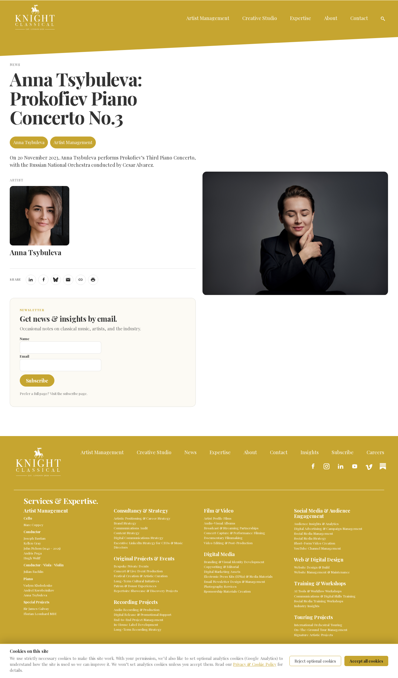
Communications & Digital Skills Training (324, 596)
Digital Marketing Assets (222, 571)
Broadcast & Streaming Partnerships (231, 528)
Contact (359, 18)
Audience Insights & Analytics (316, 523)
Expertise (300, 18)
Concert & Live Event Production (138, 571)
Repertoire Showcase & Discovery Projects (146, 591)
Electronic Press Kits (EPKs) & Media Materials (238, 576)
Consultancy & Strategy (141, 511)
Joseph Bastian (34, 538)
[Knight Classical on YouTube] (354, 466)
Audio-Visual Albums (219, 523)
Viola (47, 565)
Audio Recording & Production (136, 609)
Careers (375, 452)
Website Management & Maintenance (322, 572)
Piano (28, 579)
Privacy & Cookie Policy (254, 664)
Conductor (32, 532)
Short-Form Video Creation (314, 543)
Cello (28, 518)
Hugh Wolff (32, 558)
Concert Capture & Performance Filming (234, 533)
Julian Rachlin (33, 571)
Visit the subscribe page (68, 393)
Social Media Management (313, 533)
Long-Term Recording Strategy (137, 629)
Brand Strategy (125, 523)
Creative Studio (259, 18)
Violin (59, 565)
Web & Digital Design (318, 560)
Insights (310, 452)
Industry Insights (306, 606)
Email (24, 356)
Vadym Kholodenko (38, 585)
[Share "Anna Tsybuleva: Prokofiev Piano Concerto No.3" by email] (68, 280)
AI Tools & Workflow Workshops (318, 591)
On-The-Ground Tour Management (320, 629)
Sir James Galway (36, 608)
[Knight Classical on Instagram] (326, 466)
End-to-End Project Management (138, 619)
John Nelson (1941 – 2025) (42, 548)
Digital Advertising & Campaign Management (328, 528)
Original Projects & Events (144, 558)
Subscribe (37, 380)
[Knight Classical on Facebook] (312, 466)
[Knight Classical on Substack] (382, 466)
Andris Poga (33, 553)
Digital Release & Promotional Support (142, 614)
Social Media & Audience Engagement (322, 513)
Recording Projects (136, 602)
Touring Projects (313, 617)
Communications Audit (131, 528)
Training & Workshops (320, 583)
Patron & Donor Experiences (135, 586)
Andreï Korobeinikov (39, 590)
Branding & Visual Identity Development (234, 562)
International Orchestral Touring (318, 625)
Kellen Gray (32, 543)
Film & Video (218, 511)
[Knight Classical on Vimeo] (368, 466)
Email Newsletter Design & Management (234, 581)
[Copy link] (81, 280)
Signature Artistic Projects (313, 635)
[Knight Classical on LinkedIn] (340, 466)
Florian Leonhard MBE (40, 613)
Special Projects (36, 602)
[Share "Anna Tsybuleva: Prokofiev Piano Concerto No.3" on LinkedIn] (31, 280)
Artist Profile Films (217, 518)
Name (24, 338)
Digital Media (219, 554)
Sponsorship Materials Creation (227, 591)
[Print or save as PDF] (93, 280)
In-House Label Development (136, 624)
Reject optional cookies (315, 661)
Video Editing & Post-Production (228, 543)
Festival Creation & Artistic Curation (141, 576)
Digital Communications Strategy (138, 538)
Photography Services (220, 586)
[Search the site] (382, 18)
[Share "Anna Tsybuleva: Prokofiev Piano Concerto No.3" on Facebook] (43, 280)
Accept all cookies (366, 661)
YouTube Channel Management (317, 548)
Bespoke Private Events (131, 566)
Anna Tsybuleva (28, 142)
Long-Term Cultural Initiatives (136, 581)
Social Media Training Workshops (318, 601)
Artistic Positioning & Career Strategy (142, 518)
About (330, 18)
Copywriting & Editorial (221, 566)
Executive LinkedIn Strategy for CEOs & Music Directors (148, 545)
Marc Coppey (33, 525)
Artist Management (207, 18)
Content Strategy (126, 533)
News (190, 452)
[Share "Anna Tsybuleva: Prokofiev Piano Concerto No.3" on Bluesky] (56, 280)
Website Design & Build (312, 567)
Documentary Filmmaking (223, 538)
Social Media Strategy (310, 538)
